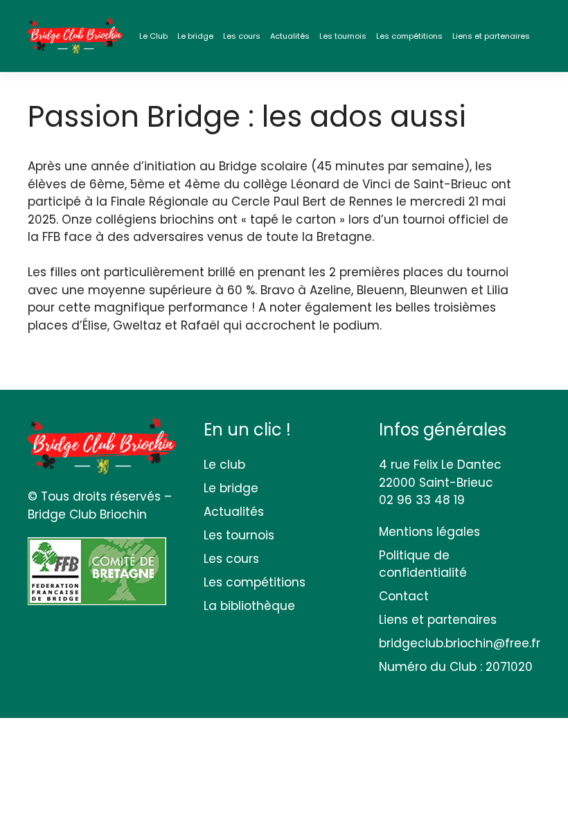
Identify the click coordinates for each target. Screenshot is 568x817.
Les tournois (342, 36)
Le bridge (195, 36)
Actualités (290, 36)
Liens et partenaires (491, 36)
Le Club (153, 36)
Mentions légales (429, 531)
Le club (224, 464)
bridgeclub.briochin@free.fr (459, 643)
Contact (404, 596)
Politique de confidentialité (423, 564)
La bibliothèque (249, 606)
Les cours (241, 36)
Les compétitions (409, 36)
